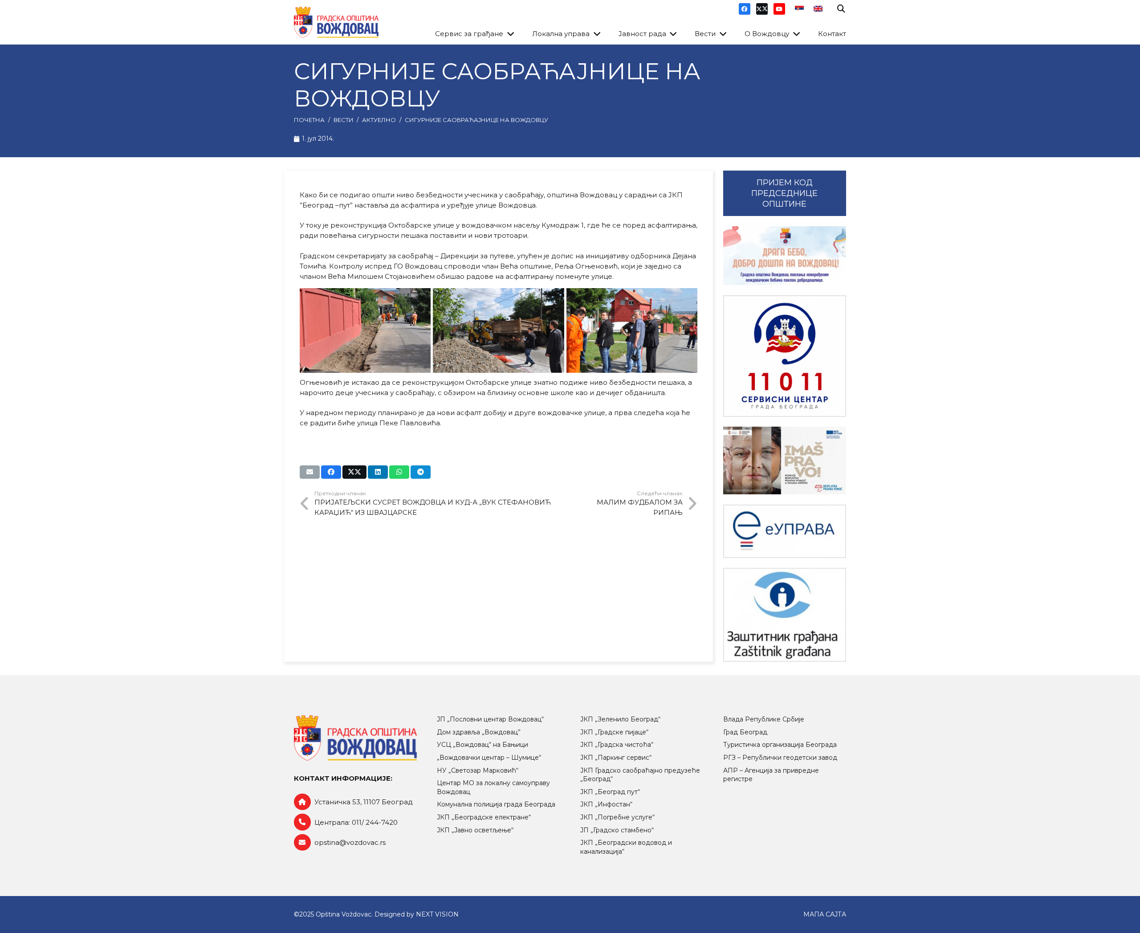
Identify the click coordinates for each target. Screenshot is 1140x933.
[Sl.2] (498, 330)
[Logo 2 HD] (784, 615)
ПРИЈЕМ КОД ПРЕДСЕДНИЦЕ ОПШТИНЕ (784, 193)
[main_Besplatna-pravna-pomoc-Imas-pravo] (784, 460)
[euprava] (784, 531)
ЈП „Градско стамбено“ (617, 830)
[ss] (784, 356)
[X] (762, 9)
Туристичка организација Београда (780, 745)
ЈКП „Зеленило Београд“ (620, 719)
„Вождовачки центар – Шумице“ (489, 758)
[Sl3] (365, 330)
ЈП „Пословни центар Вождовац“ (490, 719)
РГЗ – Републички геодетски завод (780, 758)
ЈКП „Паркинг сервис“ (615, 758)
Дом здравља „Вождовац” (479, 732)
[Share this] (331, 472)
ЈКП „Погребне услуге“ (617, 817)
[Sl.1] (632, 330)
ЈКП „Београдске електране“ (484, 817)
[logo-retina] (336, 22)
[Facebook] (744, 9)
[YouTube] (779, 9)
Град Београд (745, 732)
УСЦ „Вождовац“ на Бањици (482, 745)
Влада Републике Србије (763, 719)
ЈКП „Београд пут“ (610, 792)
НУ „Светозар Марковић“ (477, 770)
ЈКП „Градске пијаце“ (614, 732)
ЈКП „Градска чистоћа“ (616, 745)
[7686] (784, 255)
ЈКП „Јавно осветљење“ (475, 830)
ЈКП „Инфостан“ (606, 804)
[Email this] (310, 472)
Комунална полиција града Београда (496, 804)
